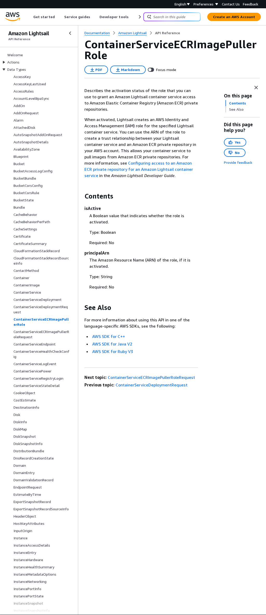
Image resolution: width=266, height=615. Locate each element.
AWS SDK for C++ (108, 336)
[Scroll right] (139, 17)
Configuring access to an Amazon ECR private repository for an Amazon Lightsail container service (138, 169)
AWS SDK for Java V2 (112, 344)
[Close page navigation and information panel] (256, 87)
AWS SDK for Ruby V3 (112, 351)
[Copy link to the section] (80, 196)
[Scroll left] (29, 17)
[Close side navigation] (70, 33)
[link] (167, 33)
